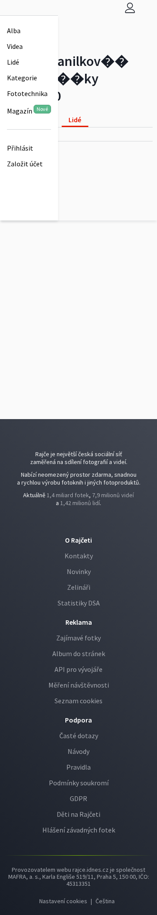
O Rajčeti (78, 540)
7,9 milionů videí (113, 495)
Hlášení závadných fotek (78, 830)
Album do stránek (78, 653)
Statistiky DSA (79, 603)
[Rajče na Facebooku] (77, 521)
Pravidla (78, 767)
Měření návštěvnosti (78, 685)
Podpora (78, 719)
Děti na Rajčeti (78, 814)
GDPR (78, 798)
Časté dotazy (78, 735)
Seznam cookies (78, 700)
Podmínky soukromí (79, 782)
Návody (78, 751)
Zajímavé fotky (78, 637)
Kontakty (79, 555)
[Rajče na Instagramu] (80, 521)
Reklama (78, 622)
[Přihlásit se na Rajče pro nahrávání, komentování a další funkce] (130, 7)
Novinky (79, 571)
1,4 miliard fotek (68, 495)
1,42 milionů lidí (80, 503)
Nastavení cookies (63, 901)
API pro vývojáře (78, 669)
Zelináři (78, 587)
